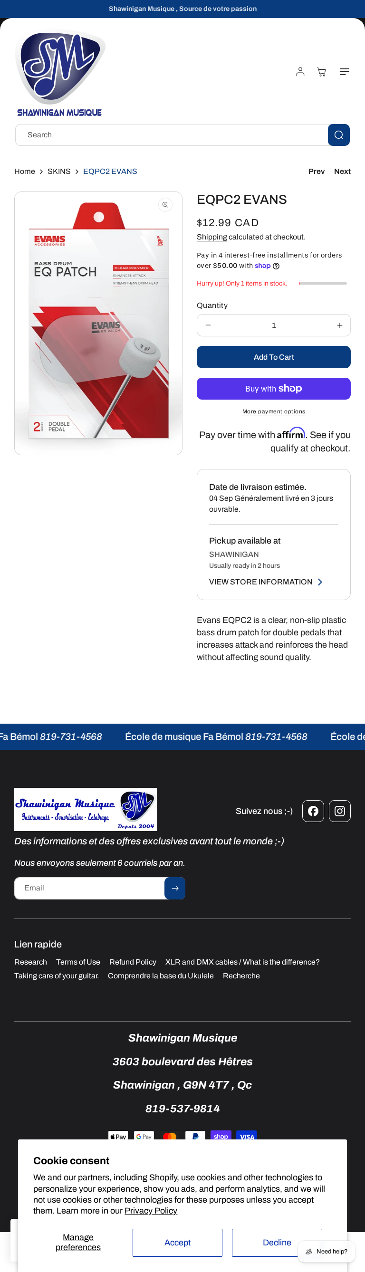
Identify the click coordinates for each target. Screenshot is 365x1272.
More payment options (274, 411)
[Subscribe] (174, 888)
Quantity (212, 305)
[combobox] (182, 134)
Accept (177, 1242)
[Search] (339, 135)
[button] (343, 72)
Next (342, 171)
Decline (277, 1242)
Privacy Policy (151, 1210)
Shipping (212, 237)
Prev (316, 171)
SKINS (59, 171)
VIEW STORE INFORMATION (261, 582)
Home (24, 171)
